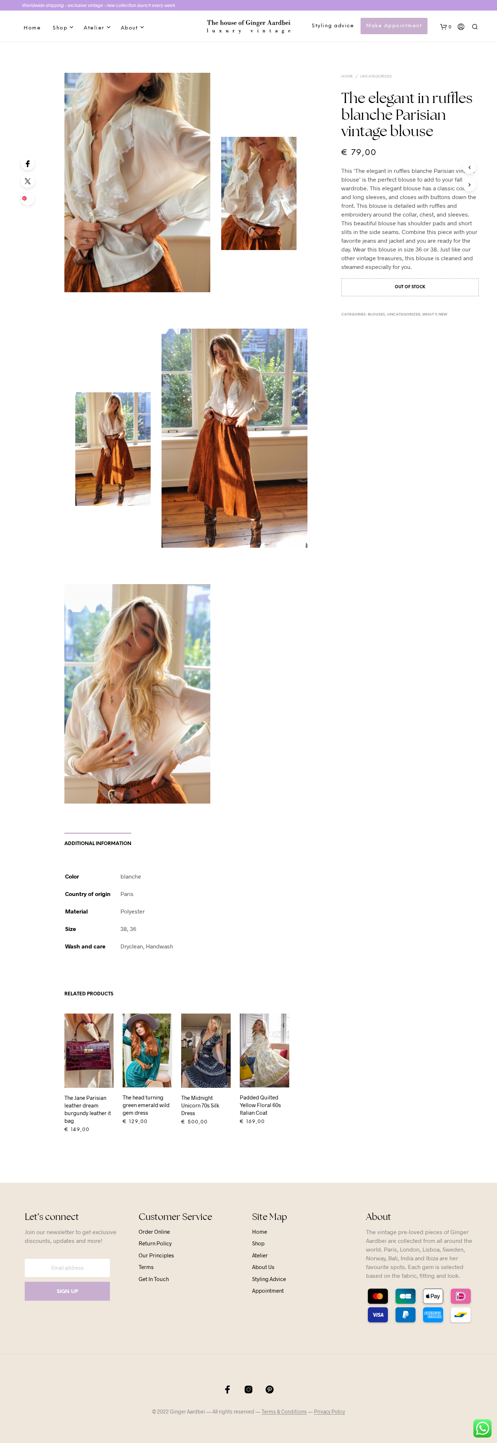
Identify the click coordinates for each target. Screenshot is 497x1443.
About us (263, 1267)
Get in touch (154, 1279)
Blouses (376, 315)
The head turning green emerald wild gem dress (146, 1105)
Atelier (94, 28)
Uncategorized (376, 77)
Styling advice (333, 26)
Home (32, 28)
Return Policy (155, 1243)
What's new (434, 315)
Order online (154, 1231)
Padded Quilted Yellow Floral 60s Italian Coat (260, 1105)
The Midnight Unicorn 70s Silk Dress (200, 1105)
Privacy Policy (329, 1412)
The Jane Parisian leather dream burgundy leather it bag (87, 1109)
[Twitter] (28, 181)
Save (29, 200)
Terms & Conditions (284, 1412)
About (129, 28)
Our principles (156, 1255)
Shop (60, 28)
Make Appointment (394, 26)
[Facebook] (28, 163)
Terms (146, 1267)
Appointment (268, 1290)
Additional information (97, 843)
